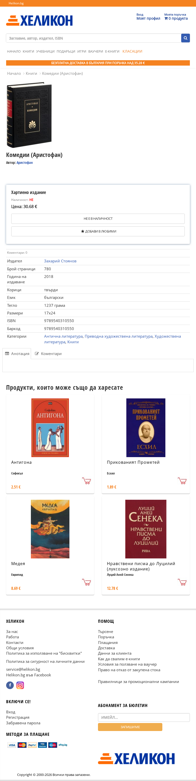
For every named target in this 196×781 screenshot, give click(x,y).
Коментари (51, 353)
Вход (10, 711)
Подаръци (66, 51)
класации (132, 51)
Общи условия (20, 647)
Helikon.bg (16, 3)
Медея (18, 563)
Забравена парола (23, 722)
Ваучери (95, 51)
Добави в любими (100, 231)
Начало (14, 51)
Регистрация (17, 717)
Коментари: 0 (17, 252)
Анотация (19, 353)
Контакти (14, 642)
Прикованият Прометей (133, 462)
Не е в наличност (98, 218)
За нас (12, 631)
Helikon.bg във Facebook (28, 674)
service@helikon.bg (23, 669)
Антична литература (63, 336)
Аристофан (25, 162)
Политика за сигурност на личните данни (45, 661)
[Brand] (39, 15)
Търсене (105, 631)
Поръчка (106, 636)
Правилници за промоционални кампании (138, 681)
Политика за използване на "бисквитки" (44, 653)
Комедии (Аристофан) (62, 73)
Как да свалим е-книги (119, 658)
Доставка (106, 647)
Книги (28, 51)
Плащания (108, 642)
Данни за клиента (114, 653)
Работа (12, 636)
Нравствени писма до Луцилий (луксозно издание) (141, 566)
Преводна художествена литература (119, 336)
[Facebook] (10, 685)
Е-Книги (112, 51)
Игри (81, 51)
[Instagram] (20, 685)
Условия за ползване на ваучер (127, 664)
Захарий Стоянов (60, 260)
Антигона (21, 462)
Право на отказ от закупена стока (129, 669)
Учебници (45, 51)
